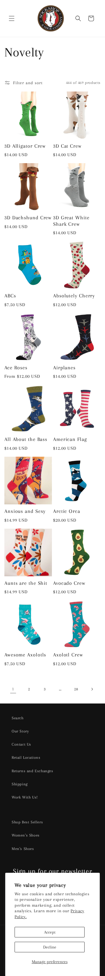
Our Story (20, 731)
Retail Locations (26, 757)
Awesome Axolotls (25, 655)
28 (76, 689)
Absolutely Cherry (74, 296)
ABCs (10, 296)
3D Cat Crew (67, 146)
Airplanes (64, 367)
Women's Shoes (26, 835)
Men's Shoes (23, 848)
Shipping (20, 784)
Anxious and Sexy (25, 511)
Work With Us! (25, 797)
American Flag (70, 439)
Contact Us (21, 744)
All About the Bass (25, 439)
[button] (11, 18)
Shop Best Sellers (27, 822)
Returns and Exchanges (32, 771)
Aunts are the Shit (25, 583)
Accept (49, 932)
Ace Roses (15, 367)
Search (18, 718)
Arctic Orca (66, 511)
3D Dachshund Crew (28, 217)
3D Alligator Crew (25, 146)
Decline (49, 947)
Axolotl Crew (68, 655)
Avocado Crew (69, 583)
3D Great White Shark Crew (71, 221)
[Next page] (91, 689)
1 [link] (13, 689)
